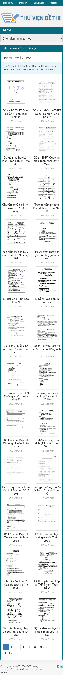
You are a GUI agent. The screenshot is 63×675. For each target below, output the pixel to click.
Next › (43, 647)
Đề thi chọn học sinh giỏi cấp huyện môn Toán (47, 255)
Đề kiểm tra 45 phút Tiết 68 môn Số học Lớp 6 (16, 537)
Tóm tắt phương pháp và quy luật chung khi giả (16, 631)
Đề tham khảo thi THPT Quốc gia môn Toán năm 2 (47, 113)
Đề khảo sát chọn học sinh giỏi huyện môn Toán (47, 443)
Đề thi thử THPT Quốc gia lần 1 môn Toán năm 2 (16, 113)
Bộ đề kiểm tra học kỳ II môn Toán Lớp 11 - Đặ (47, 631)
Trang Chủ (8, 2)
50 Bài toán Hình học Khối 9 (16, 300)
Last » (8, 653)
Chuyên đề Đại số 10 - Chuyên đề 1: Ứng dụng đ (16, 207)
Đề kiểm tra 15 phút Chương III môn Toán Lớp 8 (16, 443)
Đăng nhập (39, 2)
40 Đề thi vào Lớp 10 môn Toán (47, 300)
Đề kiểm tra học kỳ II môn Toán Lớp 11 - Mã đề (16, 160)
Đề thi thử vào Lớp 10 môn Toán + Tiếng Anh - (47, 349)
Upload (53, 2)
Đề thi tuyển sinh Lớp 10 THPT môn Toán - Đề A (47, 584)
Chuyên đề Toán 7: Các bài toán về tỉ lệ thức (16, 584)
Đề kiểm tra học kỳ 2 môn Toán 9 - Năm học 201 (16, 255)
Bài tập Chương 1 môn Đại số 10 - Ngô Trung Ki (47, 490)
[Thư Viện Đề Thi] (31, 16)
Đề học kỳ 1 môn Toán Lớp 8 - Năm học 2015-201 (16, 490)
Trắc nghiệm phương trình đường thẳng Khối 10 (47, 207)
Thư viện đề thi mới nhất (12, 669)
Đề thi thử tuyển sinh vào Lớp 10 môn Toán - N (16, 349)
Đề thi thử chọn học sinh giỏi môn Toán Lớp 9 (47, 537)
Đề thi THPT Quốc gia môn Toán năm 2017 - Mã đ (47, 160)
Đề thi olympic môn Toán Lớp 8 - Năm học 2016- (47, 396)
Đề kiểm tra (31, 669)
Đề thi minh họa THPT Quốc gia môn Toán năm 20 (16, 396)
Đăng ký (23, 2)
